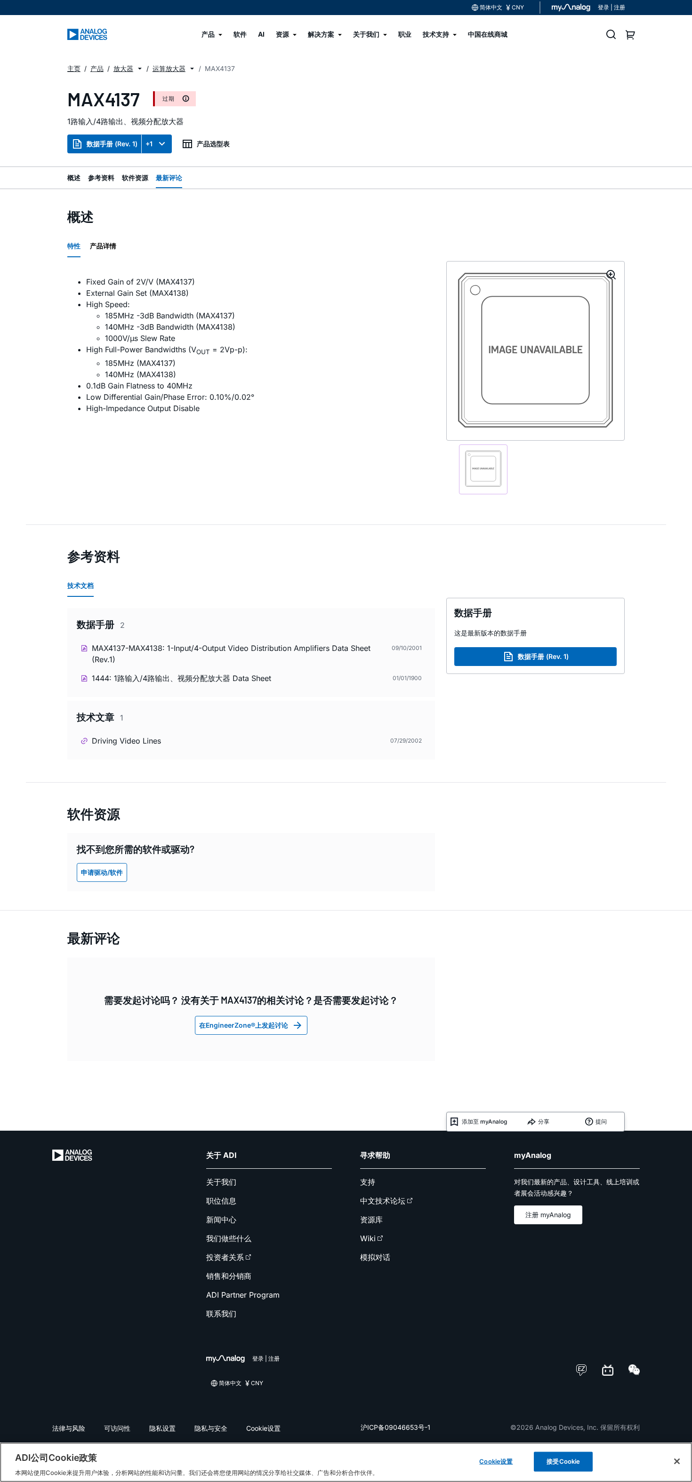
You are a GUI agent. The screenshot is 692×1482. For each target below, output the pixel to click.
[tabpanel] (251, 345)
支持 (367, 1182)
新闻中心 (221, 1219)
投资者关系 (225, 1257)
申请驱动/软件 (102, 872)
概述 (73, 178)
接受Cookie (563, 1461)
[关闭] (677, 1461)
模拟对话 (375, 1257)
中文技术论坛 (382, 1200)
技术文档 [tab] (80, 585)
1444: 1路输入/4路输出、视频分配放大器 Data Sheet (181, 678)
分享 (543, 1121)
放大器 (123, 68)
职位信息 (221, 1200)
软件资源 (135, 178)
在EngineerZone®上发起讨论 (243, 1025)
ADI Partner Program (243, 1295)
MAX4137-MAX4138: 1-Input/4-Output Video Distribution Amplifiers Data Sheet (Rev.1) (231, 653)
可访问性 (117, 1428)
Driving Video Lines (126, 740)
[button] (140, 68)
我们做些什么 (228, 1238)
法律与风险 (68, 1428)
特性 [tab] (73, 246)
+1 (149, 144)
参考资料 (101, 178)
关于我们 (221, 1182)
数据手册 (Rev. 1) (112, 144)
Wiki (368, 1238)
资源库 (371, 1219)
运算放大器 (169, 68)
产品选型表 (213, 144)
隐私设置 (162, 1428)
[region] (346, 1462)
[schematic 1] (483, 469)
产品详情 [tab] (103, 246)
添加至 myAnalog (484, 1121)
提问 (601, 1121)
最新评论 (169, 178)
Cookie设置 (263, 1428)
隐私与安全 (210, 1428)
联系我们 (221, 1313)
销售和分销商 (228, 1276)
